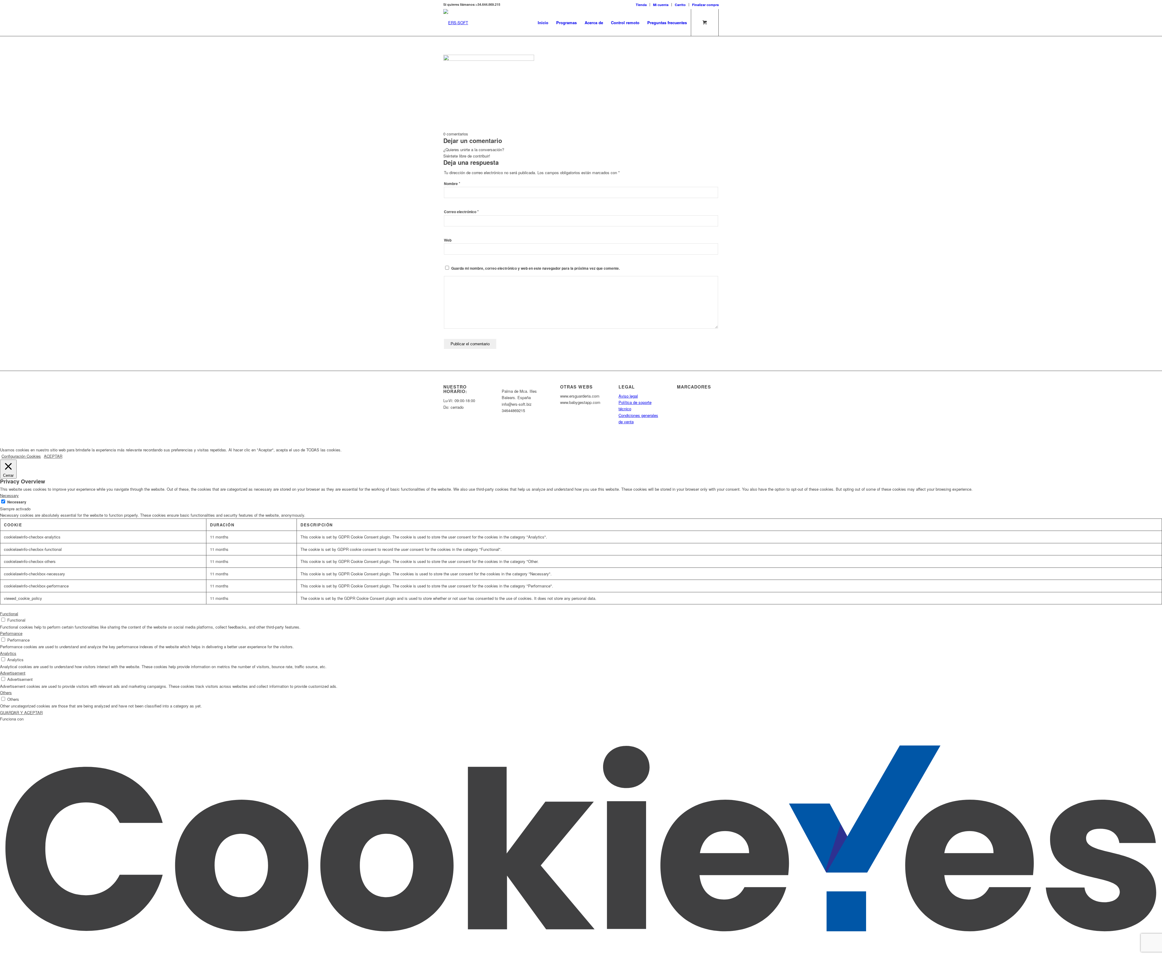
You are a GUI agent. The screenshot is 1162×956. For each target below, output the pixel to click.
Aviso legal (628, 396)
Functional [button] (9, 613)
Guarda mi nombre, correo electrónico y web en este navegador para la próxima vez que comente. (535, 268)
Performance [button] (11, 633)
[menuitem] (641, 4)
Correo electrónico (461, 211)
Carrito (680, 4)
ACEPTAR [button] (53, 456)
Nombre (452, 183)
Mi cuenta (660, 4)
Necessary (16, 502)
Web (447, 240)
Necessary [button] (9, 495)
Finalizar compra (705, 4)
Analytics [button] (8, 653)
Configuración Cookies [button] (21, 456)
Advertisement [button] (12, 673)
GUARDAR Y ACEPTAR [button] (21, 712)
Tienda (641, 4)
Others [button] (6, 692)
